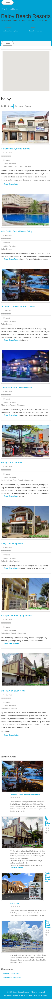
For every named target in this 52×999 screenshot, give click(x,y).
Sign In (5, 9)
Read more (6, 732)
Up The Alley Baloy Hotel (13, 691)
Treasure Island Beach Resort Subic (18, 306)
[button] (31, 74)
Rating (28, 106)
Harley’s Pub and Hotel (12, 462)
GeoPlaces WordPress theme (25, 995)
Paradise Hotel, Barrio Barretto (15, 149)
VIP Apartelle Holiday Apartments (17, 616)
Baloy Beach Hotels (11, 184)
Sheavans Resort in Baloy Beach (16, 387)
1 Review (7, 311)
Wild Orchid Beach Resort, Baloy (16, 231)
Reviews (19, 106)
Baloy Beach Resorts (26, 16)
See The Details (16, 867)
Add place (14, 9)
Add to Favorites (9, 163)
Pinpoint (6, 160)
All (11, 106)
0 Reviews (7, 153)
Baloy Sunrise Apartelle (12, 543)
